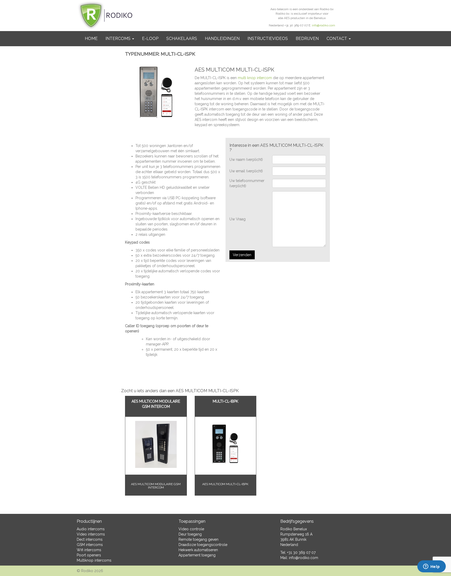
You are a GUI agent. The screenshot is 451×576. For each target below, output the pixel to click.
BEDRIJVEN (307, 38)
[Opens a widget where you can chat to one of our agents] (431, 566)
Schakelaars (181, 38)
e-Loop (150, 38)
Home (91, 38)
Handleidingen (222, 38)
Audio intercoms (91, 529)
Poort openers (89, 555)
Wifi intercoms (89, 550)
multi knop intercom (255, 78)
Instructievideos (267, 38)
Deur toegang (190, 534)
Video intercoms (91, 534)
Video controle (191, 529)
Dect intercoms (90, 539)
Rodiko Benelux (293, 529)
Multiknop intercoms (94, 560)
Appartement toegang (197, 555)
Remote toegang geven (198, 539)
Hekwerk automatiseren (198, 550)
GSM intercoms (90, 545)
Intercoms (118, 38)
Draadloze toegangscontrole (203, 545)
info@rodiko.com (323, 25)
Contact (337, 38)
